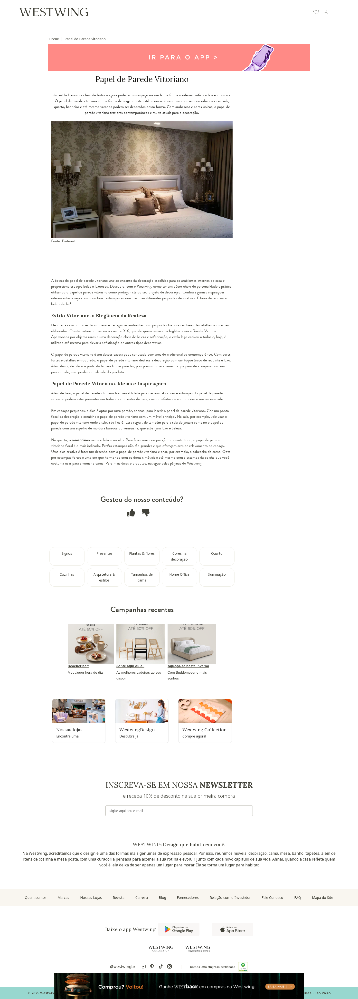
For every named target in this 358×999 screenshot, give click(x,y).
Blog (162, 897)
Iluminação (217, 574)
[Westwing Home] (53, 12)
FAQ (297, 897)
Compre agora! (194, 736)
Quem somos (36, 897)
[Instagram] (169, 967)
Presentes (104, 553)
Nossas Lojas (91, 897)
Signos (67, 553)
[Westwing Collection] (161, 948)
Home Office (179, 574)
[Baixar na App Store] (232, 929)
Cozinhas (67, 574)
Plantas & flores (142, 553)
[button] (316, 12)
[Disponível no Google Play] (178, 929)
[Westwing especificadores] (197, 949)
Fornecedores (188, 897)
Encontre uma (67, 736)
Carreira (141, 897)
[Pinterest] (152, 967)
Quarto (217, 553)
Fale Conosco (272, 897)
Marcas (63, 897)
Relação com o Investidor (230, 897)
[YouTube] (143, 967)
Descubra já (128, 736)
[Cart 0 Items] (336, 13)
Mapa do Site (322, 897)
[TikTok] (161, 967)
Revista (118, 897)
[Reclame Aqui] (243, 967)
